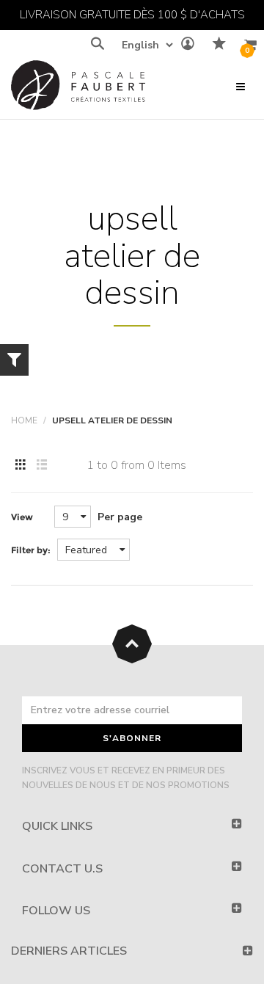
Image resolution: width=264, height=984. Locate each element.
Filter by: (31, 549)
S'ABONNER (132, 738)
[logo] (78, 88)
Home (24, 420)
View (22, 516)
